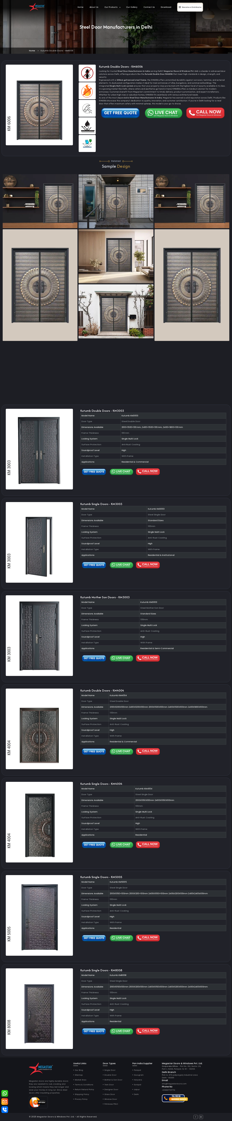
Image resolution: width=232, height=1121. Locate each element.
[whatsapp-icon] (4, 1093)
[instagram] (201, 1117)
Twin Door (109, 1084)
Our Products (111, 7)
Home (81, 7)
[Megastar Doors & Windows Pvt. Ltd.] (37, 7)
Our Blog (79, 1070)
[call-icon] (4, 1109)
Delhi (136, 1094)
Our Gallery (131, 7)
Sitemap (79, 1075)
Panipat (137, 1070)
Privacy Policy (81, 1099)
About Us (94, 7)
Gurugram (139, 1075)
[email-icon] (4, 1101)
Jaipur (137, 1089)
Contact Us (149, 7)
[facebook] (196, 1117)
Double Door (110, 1075)
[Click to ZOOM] (39, 104)
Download (166, 7)
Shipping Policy (82, 1094)
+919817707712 (168, 1090)
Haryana (138, 1080)
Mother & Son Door (113, 1080)
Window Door (110, 1099)
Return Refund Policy (84, 1089)
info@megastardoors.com (174, 1083)
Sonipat (137, 1084)
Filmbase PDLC (111, 1104)
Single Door (109, 1070)
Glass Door (109, 1094)
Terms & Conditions (84, 1084)
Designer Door (111, 1089)
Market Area (80, 1080)
